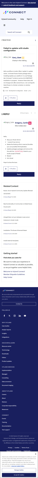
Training (4, 422)
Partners (4, 402)
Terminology (5, 350)
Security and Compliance (14, 451)
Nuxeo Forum (7, 40)
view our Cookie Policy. (17, 466)
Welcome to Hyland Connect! (14, 271)
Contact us (19, 304)
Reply (19, 103)
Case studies (5, 326)
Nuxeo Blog (7, 197)
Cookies (17, 448)
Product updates (7, 361)
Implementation (7, 370)
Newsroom (5, 409)
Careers (4, 394)
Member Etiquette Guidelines (14, 274)
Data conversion (6, 382)
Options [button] (35, 40)
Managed (4, 374)
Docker (25, 91)
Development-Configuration (16, 91)
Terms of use (25, 448)
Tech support (6, 430)
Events (4, 419)
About (4, 398)
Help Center (8, 277)
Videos (4, 358)
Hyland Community (8, 19)
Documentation (6, 426)
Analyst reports (6, 330)
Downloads (5, 354)
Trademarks (27, 451)
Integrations (5, 337)
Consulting (5, 378)
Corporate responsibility (9, 406)
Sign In (29, 19)
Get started (32, 3)
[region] (19, 464)
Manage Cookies (19, 470)
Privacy (10, 448)
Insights (4, 333)
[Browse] (4, 25)
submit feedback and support (13, 5)
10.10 (6, 91)
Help (22, 19)
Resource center (6, 346)
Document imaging (7, 385)
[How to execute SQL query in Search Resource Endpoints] (35, 113)
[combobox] (19, 32)
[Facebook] (4, 315)
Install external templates (11, 241)
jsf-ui (29, 91)
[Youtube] (25, 315)
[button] (6, 98)
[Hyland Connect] (14, 12)
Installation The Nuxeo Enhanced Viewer (15, 230)
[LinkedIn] (19, 315)
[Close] (36, 454)
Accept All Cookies (19, 475)
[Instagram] (14, 315)
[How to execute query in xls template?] (31, 113)
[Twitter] (9, 315)
